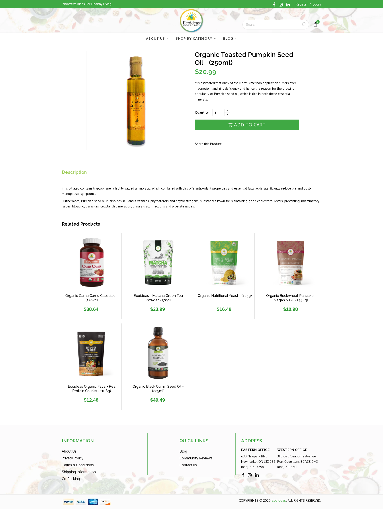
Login (317, 4)
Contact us (188, 465)
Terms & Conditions (78, 465)
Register (302, 4)
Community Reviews (196, 458)
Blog (183, 451)
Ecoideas (279, 500)
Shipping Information (79, 472)
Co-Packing (71, 478)
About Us (69, 451)
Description (74, 172)
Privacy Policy (72, 458)
